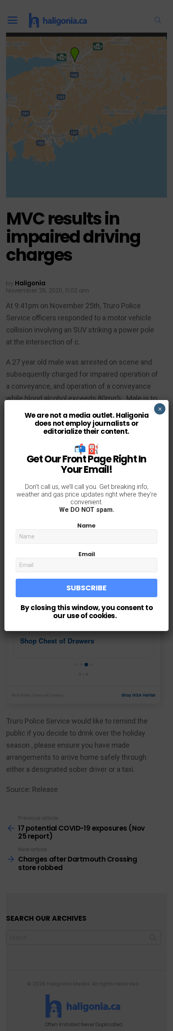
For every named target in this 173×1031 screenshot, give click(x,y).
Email (86, 554)
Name (86, 526)
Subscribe (86, 588)
